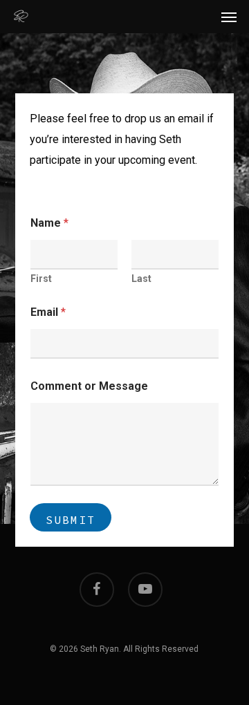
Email (48, 312)
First (41, 278)
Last (141, 278)
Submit (70, 520)
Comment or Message (89, 386)
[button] (229, 17)
